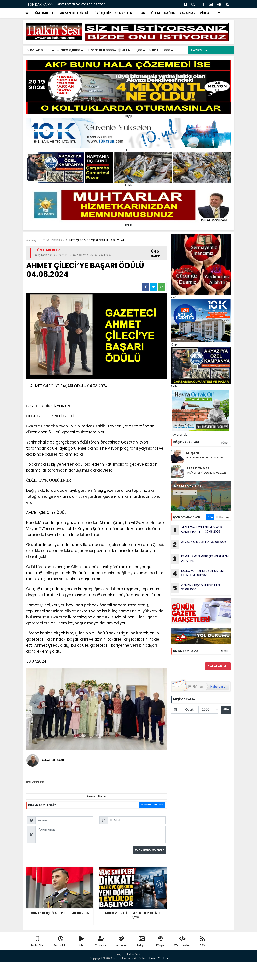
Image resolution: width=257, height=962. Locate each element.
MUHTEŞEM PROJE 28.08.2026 (204, 457)
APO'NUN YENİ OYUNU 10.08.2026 (206, 473)
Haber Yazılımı (158, 958)
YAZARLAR (187, 13)
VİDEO (204, 13)
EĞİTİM (155, 13)
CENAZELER (123, 13)
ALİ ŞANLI (193, 453)
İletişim (141, 945)
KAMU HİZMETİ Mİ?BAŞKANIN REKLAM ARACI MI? (201, 559)
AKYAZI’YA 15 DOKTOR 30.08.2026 (81, 4)
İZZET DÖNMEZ (197, 468)
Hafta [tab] (219, 517)
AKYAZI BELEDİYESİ (74, 13)
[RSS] (227, 4)
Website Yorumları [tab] (151, 804)
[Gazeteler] (211, 4)
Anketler (121, 945)
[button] (216, 13)
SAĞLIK (169, 13)
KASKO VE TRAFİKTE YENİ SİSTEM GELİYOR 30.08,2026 (198, 573)
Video (81, 945)
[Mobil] (185, 4)
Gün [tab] (210, 517)
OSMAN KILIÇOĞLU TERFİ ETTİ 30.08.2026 (196, 587)
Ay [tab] (227, 517)
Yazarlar (100, 945)
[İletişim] (202, 4)
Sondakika (60, 945)
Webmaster (182, 945)
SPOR (141, 13)
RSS (202, 945)
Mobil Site (37, 945)
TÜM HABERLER (44, 13)
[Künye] (219, 4)
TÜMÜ (224, 442)
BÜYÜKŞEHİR (101, 13)
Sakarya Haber (96, 796)
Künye (160, 945)
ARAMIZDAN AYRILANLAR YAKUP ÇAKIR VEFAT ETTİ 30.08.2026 (198, 530)
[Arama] (193, 4)
